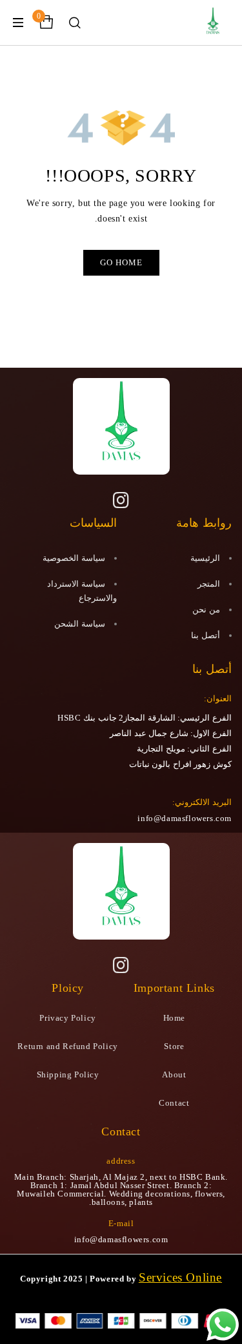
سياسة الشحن (79, 624)
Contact (174, 1103)
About (174, 1074)
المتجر (208, 584)
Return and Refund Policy (67, 1046)
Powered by (113, 1278)
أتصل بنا (205, 635)
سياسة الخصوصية (74, 558)
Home (174, 1018)
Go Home (121, 262)
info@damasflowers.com (184, 818)
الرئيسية (205, 558)
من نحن (206, 609)
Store (174, 1046)
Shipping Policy (68, 1074)
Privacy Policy (67, 1018)
